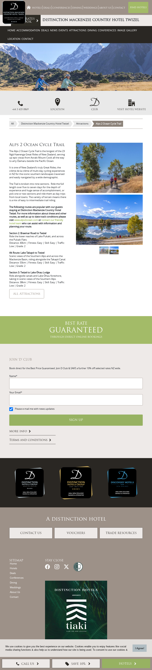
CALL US (27, 664)
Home (11, 30)
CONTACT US (31, 533)
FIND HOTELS (138, 8)
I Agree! (139, 648)
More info (18, 431)
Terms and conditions (28, 440)
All (12, 123)
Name (12, 376)
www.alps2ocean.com (26, 220)
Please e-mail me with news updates (34, 408)
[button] (94, 104)
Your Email (15, 392)
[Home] (28, 7)
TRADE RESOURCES (121, 533)
